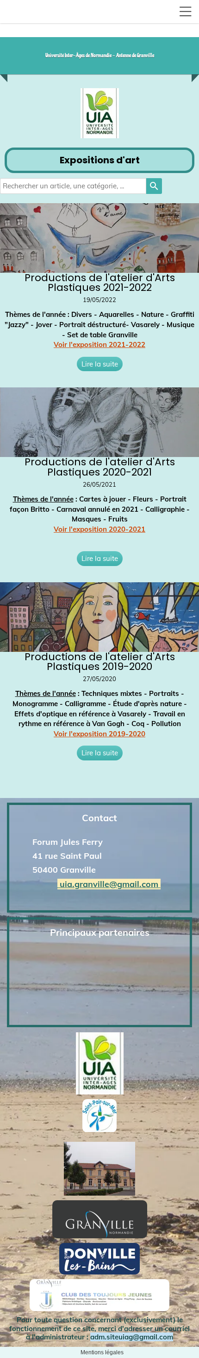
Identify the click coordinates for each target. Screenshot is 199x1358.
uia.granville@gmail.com (109, 884)
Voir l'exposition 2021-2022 (99, 344)
